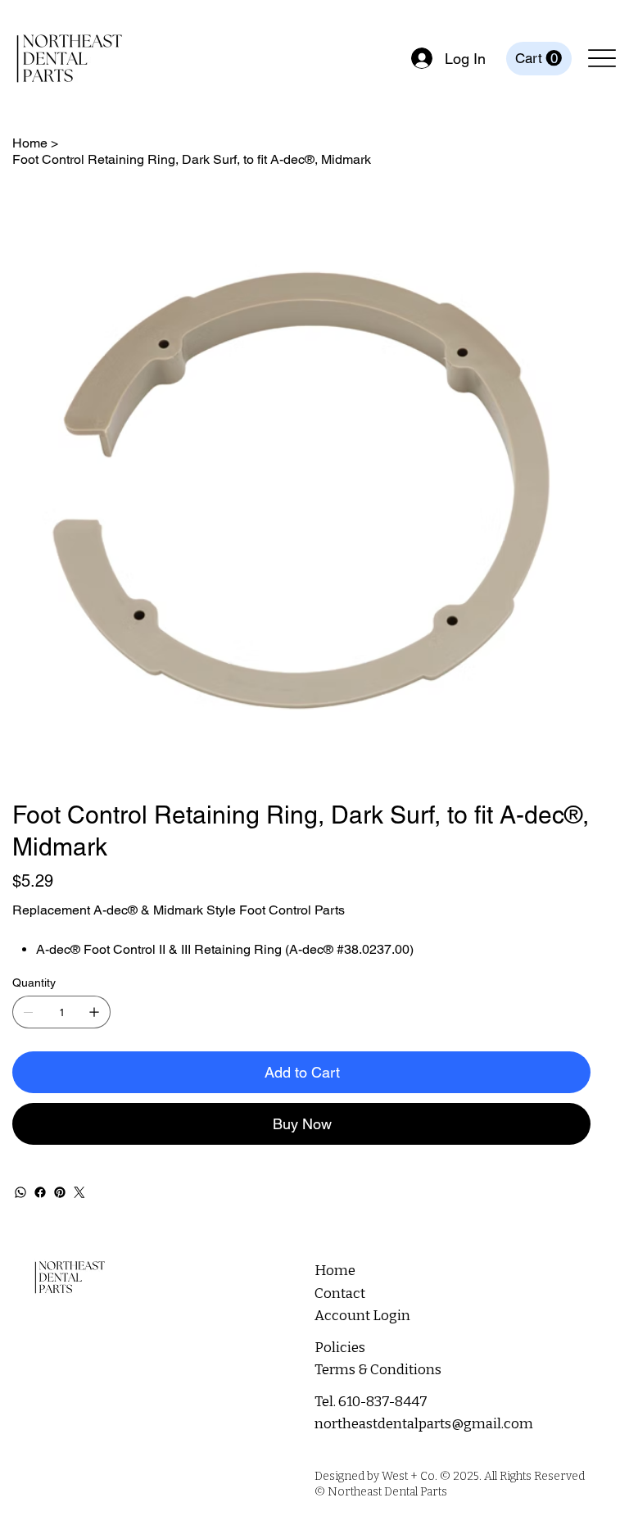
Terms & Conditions (377, 1369)
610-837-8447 (383, 1401)
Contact (339, 1293)
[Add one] (94, 1012)
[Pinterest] (60, 1192)
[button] (538, 58)
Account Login (362, 1315)
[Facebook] (40, 1192)
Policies (339, 1347)
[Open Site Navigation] (602, 58)
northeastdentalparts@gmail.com (423, 1423)
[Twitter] (79, 1192)
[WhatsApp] (20, 1192)
